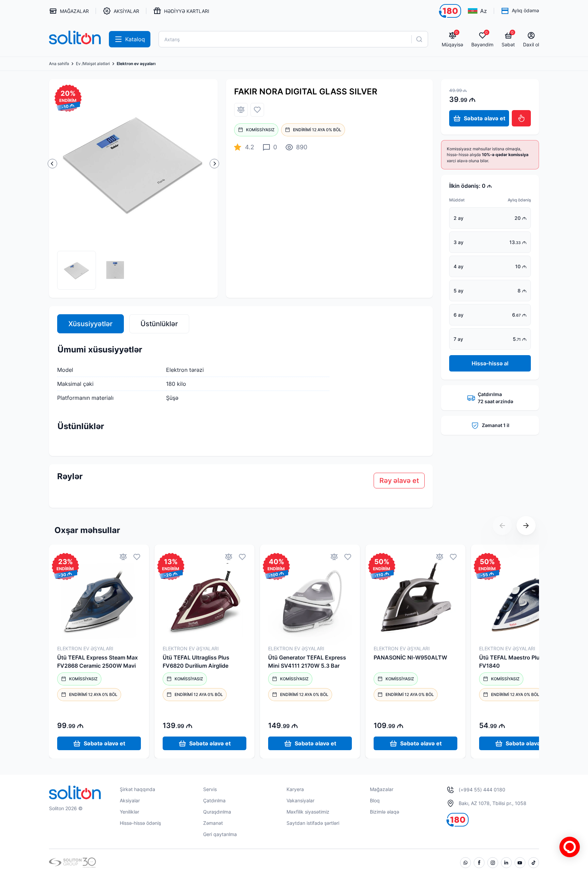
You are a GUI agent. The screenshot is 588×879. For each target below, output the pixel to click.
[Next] (214, 163)
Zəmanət (213, 823)
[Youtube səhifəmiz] (519, 862)
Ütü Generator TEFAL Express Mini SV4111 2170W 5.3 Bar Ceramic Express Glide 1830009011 (307, 662)
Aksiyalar (130, 800)
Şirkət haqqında (137, 789)
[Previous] (52, 163)
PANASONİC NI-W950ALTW (410, 657)
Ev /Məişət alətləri (93, 64)
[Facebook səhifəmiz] (479, 862)
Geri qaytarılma (220, 834)
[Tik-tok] (533, 862)
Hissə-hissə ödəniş (140, 823)
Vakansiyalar (300, 800)
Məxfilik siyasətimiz (308, 812)
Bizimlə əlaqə (384, 812)
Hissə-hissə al (490, 363)
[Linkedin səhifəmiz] (506, 862)
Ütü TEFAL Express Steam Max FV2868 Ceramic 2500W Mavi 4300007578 (97, 662)
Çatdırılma (214, 800)
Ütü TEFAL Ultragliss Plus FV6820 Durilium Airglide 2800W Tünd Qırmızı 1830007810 (196, 662)
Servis (210, 789)
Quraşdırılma (217, 812)
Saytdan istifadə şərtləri (313, 823)
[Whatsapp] (465, 862)
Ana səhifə (59, 64)
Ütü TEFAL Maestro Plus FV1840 (511, 661)
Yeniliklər (129, 812)
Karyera (295, 789)
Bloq (375, 800)
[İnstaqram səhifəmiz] (492, 862)
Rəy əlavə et (399, 480)
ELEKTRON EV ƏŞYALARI (85, 648)
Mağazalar (381, 789)
